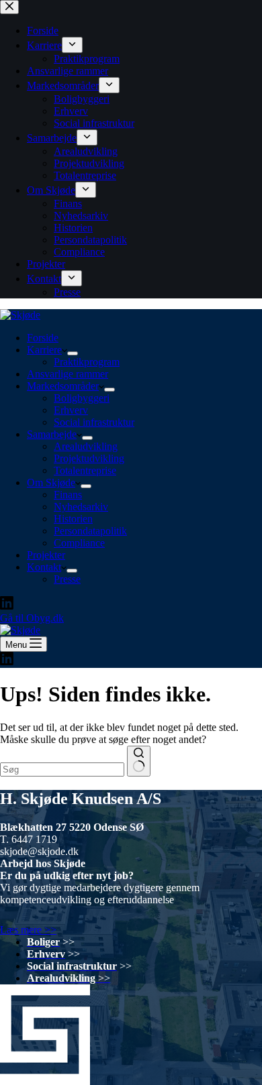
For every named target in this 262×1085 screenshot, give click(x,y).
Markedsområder (63, 386)
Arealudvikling (86, 446)
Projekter (46, 555)
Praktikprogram (87, 361)
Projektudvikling (89, 458)
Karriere (44, 349)
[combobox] (62, 769)
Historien (73, 518)
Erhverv (71, 410)
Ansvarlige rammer (67, 374)
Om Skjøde (51, 482)
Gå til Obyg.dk (32, 618)
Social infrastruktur (94, 422)
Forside (42, 337)
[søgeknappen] (138, 761)
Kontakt (44, 567)
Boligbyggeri (82, 398)
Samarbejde (52, 434)
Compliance (79, 543)
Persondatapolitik (90, 530)
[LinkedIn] (6, 606)
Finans (68, 494)
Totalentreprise (85, 470)
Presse (67, 579)
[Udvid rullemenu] (72, 353)
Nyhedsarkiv (81, 506)
